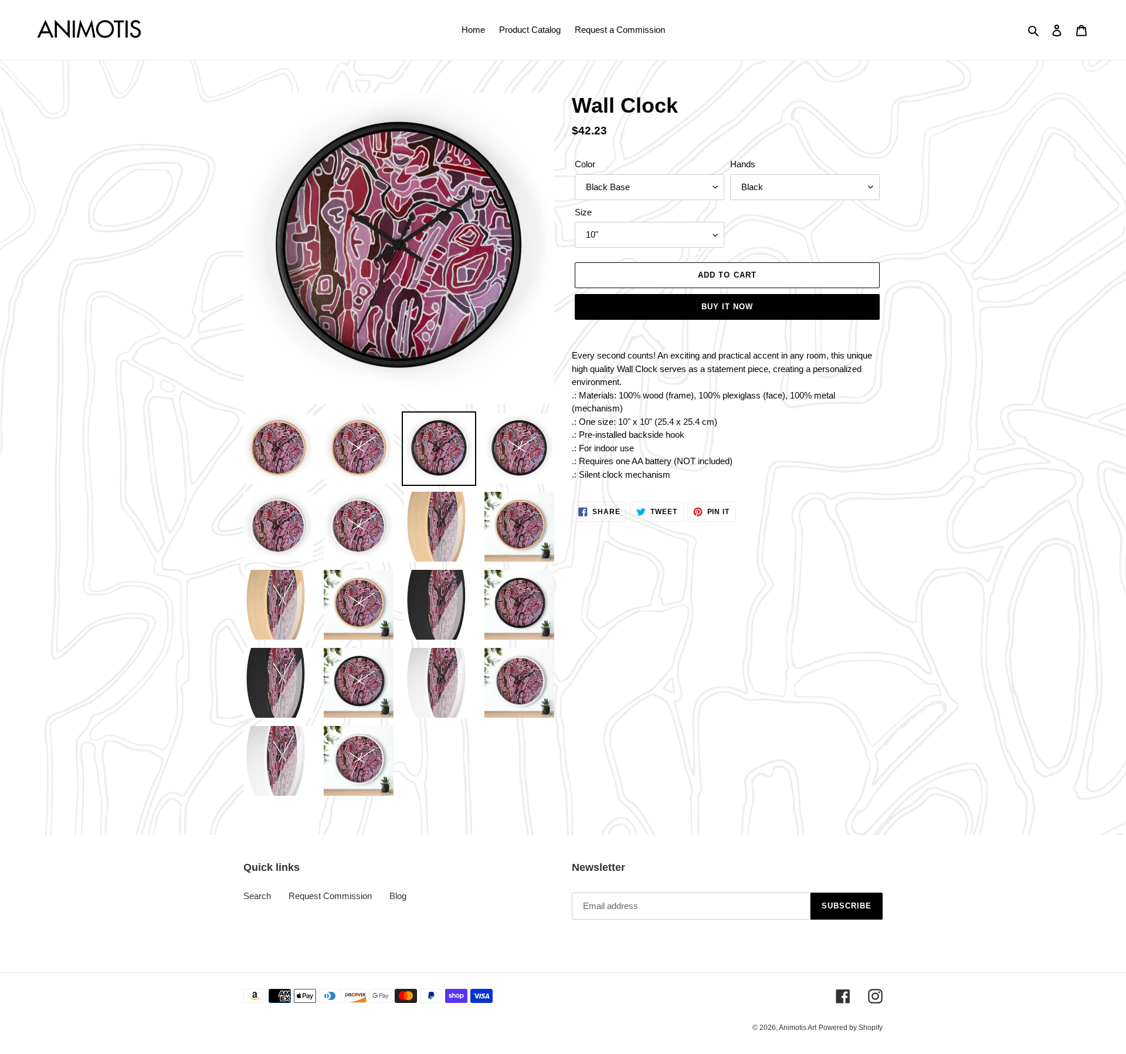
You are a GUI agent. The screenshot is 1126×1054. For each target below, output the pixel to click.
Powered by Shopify (851, 1027)
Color (585, 164)
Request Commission (330, 896)
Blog (397, 896)
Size (583, 212)
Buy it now (727, 306)
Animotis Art (797, 1027)
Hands (742, 164)
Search (257, 896)
